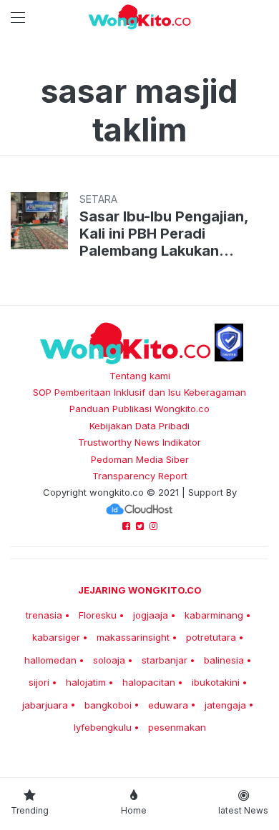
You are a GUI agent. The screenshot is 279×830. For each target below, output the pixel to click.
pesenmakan (177, 727)
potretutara (211, 637)
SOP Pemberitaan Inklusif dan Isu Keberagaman (139, 392)
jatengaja (225, 705)
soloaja (109, 660)
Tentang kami (139, 375)
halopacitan (148, 682)
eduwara (168, 705)
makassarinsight (133, 637)
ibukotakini (216, 682)
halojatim (86, 682)
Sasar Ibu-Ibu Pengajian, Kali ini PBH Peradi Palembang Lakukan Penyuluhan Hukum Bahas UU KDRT (168, 233)
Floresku (98, 615)
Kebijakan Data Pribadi (139, 425)
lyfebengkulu (103, 727)
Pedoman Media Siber (140, 459)
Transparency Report (139, 475)
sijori (39, 682)
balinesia (224, 660)
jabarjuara (45, 705)
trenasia (44, 615)
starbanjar (164, 660)
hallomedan (50, 660)
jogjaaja (150, 615)
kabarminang (214, 615)
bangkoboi (108, 705)
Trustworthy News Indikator (139, 442)
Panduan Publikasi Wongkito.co (139, 408)
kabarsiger (56, 637)
